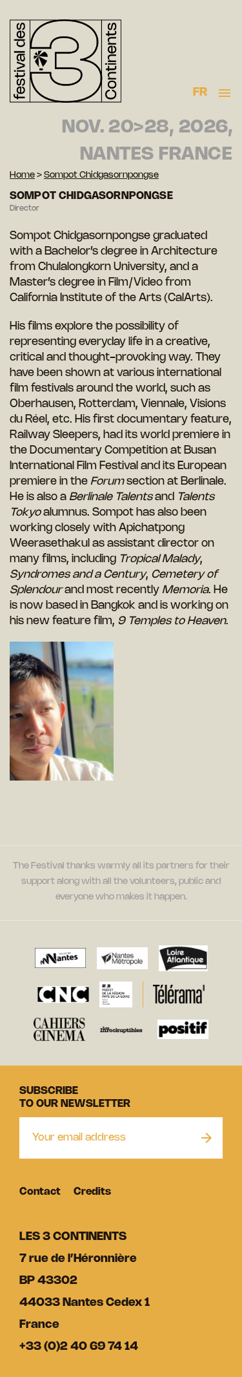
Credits (92, 1192)
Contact (40, 1192)
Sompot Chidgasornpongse (101, 175)
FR (200, 92)
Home (22, 175)
